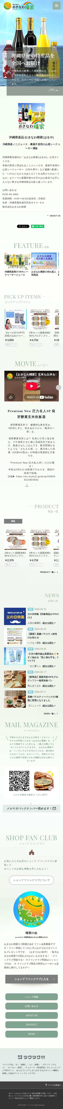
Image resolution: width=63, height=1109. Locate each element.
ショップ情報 (31, 997)
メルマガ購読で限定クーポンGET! (30, 795)
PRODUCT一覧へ (48, 572)
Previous (4, 387)
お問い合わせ (31, 1006)
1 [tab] (26, 485)
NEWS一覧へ (50, 714)
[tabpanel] (31, 429)
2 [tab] (31, 485)
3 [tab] (36, 485)
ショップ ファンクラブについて (31, 880)
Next (58, 387)
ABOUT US (55, 216)
